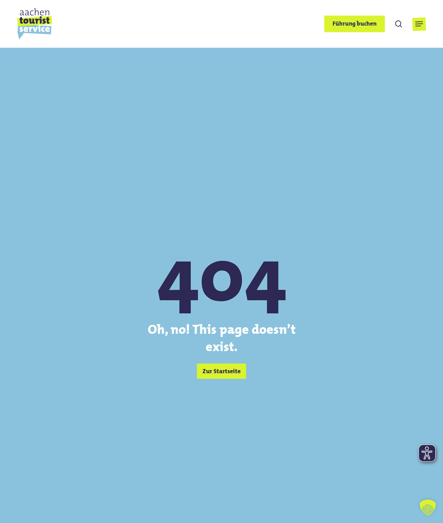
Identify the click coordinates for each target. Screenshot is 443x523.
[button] (419, 24)
